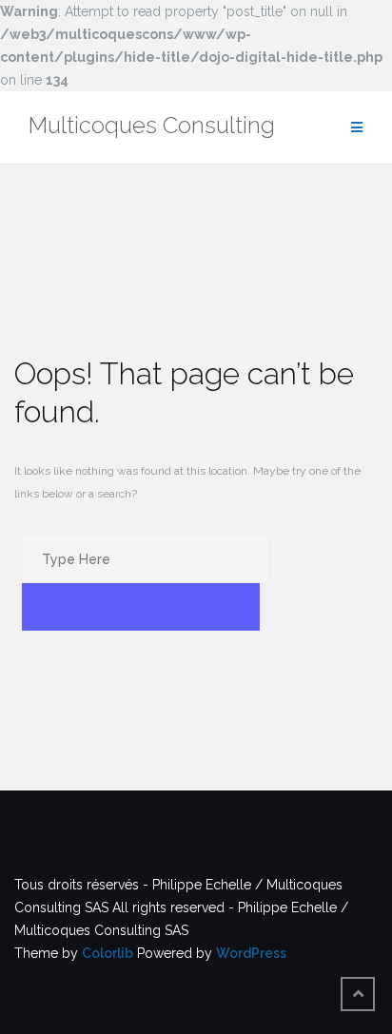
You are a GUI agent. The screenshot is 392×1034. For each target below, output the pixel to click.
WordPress (251, 953)
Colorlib (107, 953)
